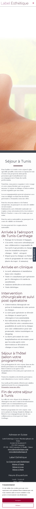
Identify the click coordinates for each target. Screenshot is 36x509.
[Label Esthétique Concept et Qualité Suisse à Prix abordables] (14, 3)
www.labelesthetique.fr (18, 452)
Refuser (18, 505)
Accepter (18, 500)
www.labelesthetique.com (18, 449)
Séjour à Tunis (18, 464)
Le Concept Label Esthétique (18, 462)
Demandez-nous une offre (10, 387)
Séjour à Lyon (18, 467)
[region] (18, 495)
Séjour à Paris (18, 470)
